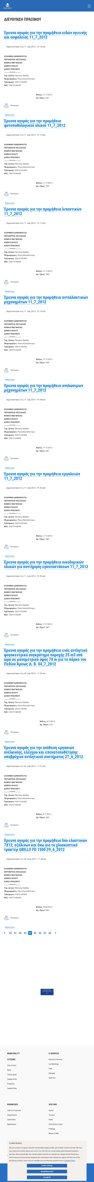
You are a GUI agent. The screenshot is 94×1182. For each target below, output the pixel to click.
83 (25, 933)
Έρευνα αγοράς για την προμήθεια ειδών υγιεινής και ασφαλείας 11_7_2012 (45, 35)
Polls (50, 1069)
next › (55, 933)
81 (15, 933)
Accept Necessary (47, 1171)
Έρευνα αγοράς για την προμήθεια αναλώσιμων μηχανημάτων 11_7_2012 (43, 388)
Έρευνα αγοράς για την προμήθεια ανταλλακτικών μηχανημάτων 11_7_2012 (46, 299)
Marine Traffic (54, 1133)
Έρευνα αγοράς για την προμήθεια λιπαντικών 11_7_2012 (43, 211)
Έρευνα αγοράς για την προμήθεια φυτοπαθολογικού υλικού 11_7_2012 (34, 123)
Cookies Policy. (69, 1161)
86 (40, 933)
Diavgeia (52, 1073)
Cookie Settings (47, 1165)
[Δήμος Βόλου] (7, 5)
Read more (9, 115)
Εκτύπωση (14, 105)
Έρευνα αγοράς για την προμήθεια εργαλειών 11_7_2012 (42, 476)
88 (50, 933)
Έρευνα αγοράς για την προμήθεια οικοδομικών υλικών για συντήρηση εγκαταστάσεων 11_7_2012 (46, 564)
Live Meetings (54, 1064)
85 (35, 933)
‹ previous (4, 933)
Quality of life (12, 1079)
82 (20, 933)
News (9, 1070)
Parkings (52, 1129)
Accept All (47, 1177)
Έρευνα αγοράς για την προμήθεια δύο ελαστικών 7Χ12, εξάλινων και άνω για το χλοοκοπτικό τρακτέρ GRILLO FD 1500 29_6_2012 (45, 845)
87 (45, 933)
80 (10, 933)
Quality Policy (12, 1088)
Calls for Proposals (14, 1110)
